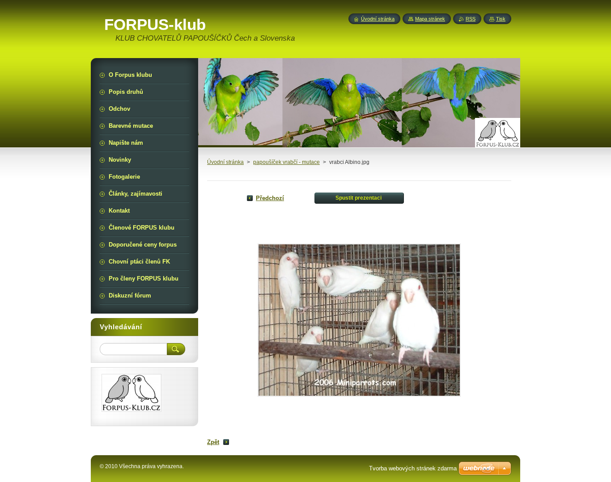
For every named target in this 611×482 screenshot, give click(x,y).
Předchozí (270, 198)
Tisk (500, 18)
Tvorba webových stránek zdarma (413, 468)
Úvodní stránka (225, 162)
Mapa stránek (430, 18)
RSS (470, 18)
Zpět (213, 442)
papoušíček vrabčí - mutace (286, 162)
